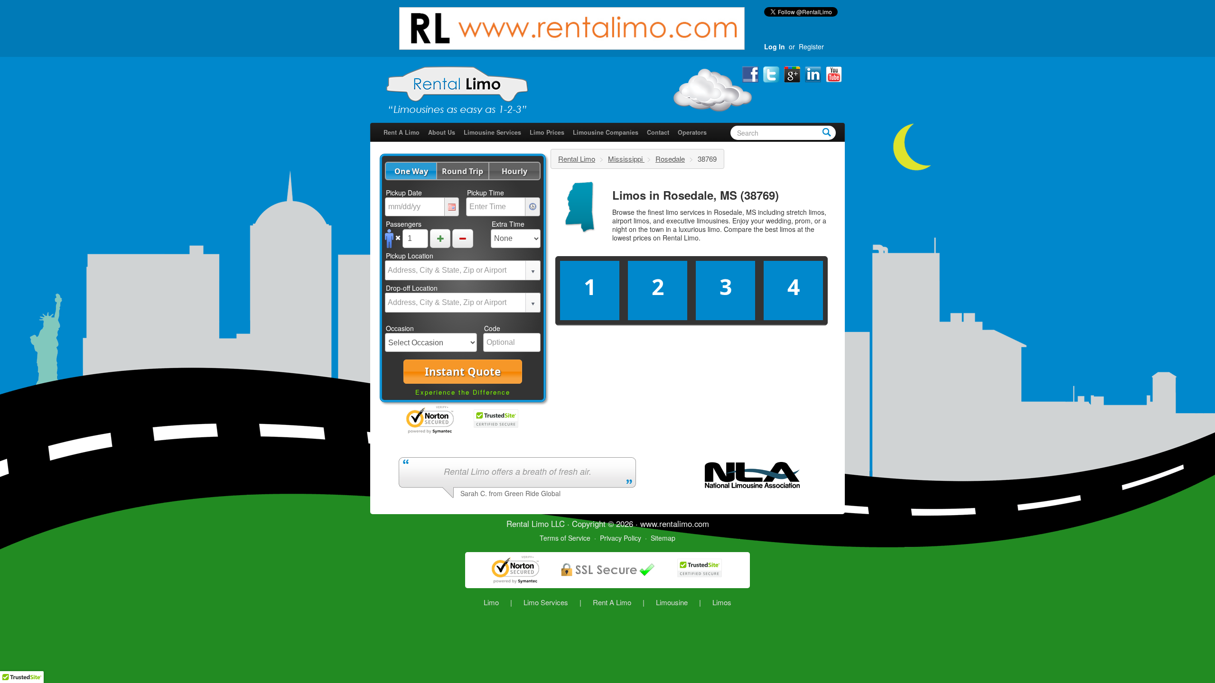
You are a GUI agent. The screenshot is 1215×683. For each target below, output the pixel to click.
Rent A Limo (401, 132)
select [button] (533, 272)
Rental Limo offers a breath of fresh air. (517, 471)
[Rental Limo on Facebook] (751, 73)
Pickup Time (485, 192)
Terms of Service (565, 538)
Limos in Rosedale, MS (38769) (695, 195)
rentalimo (675, 523)
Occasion (400, 328)
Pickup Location (409, 255)
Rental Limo (576, 159)
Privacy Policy (620, 538)
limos (787, 229)
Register (811, 46)
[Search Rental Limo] (826, 132)
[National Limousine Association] (752, 474)
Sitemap (663, 538)
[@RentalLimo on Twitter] (772, 73)
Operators (692, 132)
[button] (411, 171)
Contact (658, 132)
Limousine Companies (605, 132)
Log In (774, 46)
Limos (721, 602)
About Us (441, 132)
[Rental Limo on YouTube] (833, 73)
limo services (685, 212)
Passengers (403, 224)
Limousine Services (492, 132)
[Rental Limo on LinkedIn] (814, 73)
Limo (491, 602)
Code (492, 328)
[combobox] (455, 270)
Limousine (672, 602)
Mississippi (626, 159)
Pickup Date (404, 192)
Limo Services (545, 602)
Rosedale (670, 159)
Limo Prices (547, 132)
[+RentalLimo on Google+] (793, 73)
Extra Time (508, 224)
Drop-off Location (412, 288)
